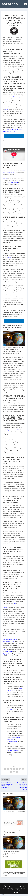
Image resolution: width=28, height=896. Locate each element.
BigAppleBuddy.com (13, 750)
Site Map (11, 886)
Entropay (9, 709)
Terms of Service (21, 885)
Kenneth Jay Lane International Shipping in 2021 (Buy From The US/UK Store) (13, 853)
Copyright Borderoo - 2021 (9, 885)
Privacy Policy (5, 886)
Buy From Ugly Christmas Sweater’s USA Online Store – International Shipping (14, 872)
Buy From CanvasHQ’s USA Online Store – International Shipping (14, 831)
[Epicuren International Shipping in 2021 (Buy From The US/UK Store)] (14, 803)
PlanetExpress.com (12, 741)
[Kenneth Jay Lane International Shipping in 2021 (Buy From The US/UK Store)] (14, 842)
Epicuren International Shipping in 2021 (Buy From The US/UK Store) (14, 812)
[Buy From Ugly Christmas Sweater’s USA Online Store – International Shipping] (14, 864)
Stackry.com (10, 739)
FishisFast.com (16, 737)
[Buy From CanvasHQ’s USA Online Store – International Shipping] (14, 823)
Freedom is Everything (20, 886)
